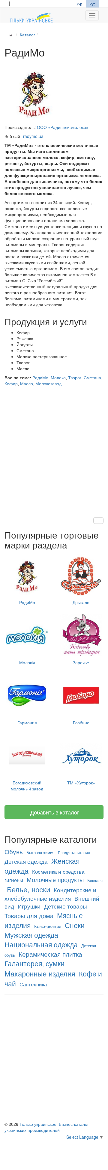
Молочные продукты (55, 879)
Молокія (27, 662)
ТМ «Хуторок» (81, 783)
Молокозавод (48, 383)
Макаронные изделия (39, 973)
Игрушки (29, 906)
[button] (98, 520)
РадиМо (40, 377)
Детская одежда (26, 861)
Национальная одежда (41, 944)
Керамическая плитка (50, 953)
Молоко (58, 377)
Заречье (81, 662)
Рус (92, 3)
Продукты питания (74, 852)
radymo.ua (33, 136)
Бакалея (95, 880)
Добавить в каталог (54, 812)
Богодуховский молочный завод (27, 786)
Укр (79, 3)
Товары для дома (28, 915)
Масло (26, 383)
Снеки (75, 925)
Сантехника (33, 984)
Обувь (13, 851)
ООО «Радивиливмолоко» (62, 127)
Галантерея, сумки (34, 963)
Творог (74, 377)
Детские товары (65, 906)
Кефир (11, 383)
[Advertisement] (54, 445)
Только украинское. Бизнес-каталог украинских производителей (46, 1127)
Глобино (81, 722)
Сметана (92, 377)
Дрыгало (81, 602)
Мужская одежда (31, 934)
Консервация (47, 926)
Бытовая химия (40, 852)
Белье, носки (28, 889)
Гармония (27, 722)
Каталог (27, 35)
